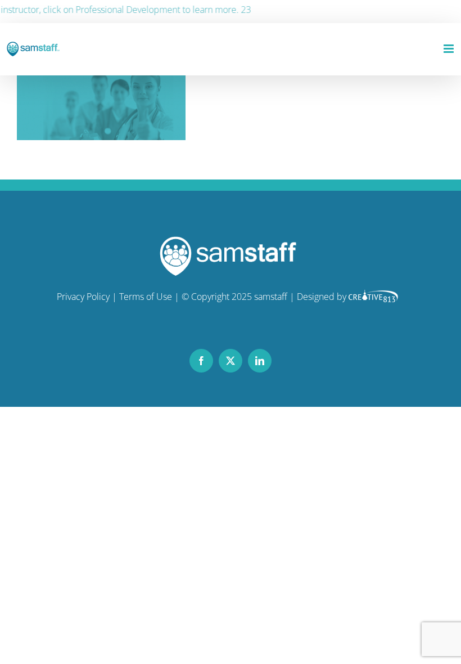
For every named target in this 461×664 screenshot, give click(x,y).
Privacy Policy (83, 296)
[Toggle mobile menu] (449, 49)
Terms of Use (145, 296)
